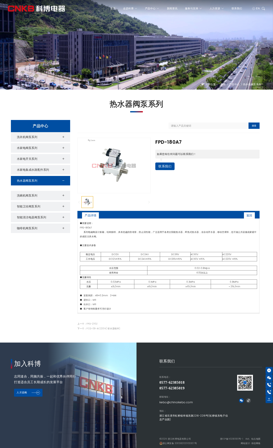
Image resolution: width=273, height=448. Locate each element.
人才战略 (22, 392)
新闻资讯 (172, 8)
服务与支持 (191, 8)
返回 (249, 215)
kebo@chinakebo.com (176, 402)
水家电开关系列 (27, 159)
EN (258, 8)
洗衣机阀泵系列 (27, 137)
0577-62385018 (172, 382)
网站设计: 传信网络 (251, 443)
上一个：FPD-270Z (87, 323)
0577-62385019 (172, 388)
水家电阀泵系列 (27, 148)
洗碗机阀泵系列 (27, 195)
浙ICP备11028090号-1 (231, 438)
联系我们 (237, 8)
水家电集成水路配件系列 (33, 170)
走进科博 (128, 8)
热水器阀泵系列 (252, 84)
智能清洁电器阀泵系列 (31, 217)
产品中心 (150, 8)
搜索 (254, 125)
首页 (112, 8)
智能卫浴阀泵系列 (28, 206)
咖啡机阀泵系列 (27, 228)
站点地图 (256, 438)
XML (247, 438)
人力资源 (215, 8)
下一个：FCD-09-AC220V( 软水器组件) (98, 328)
